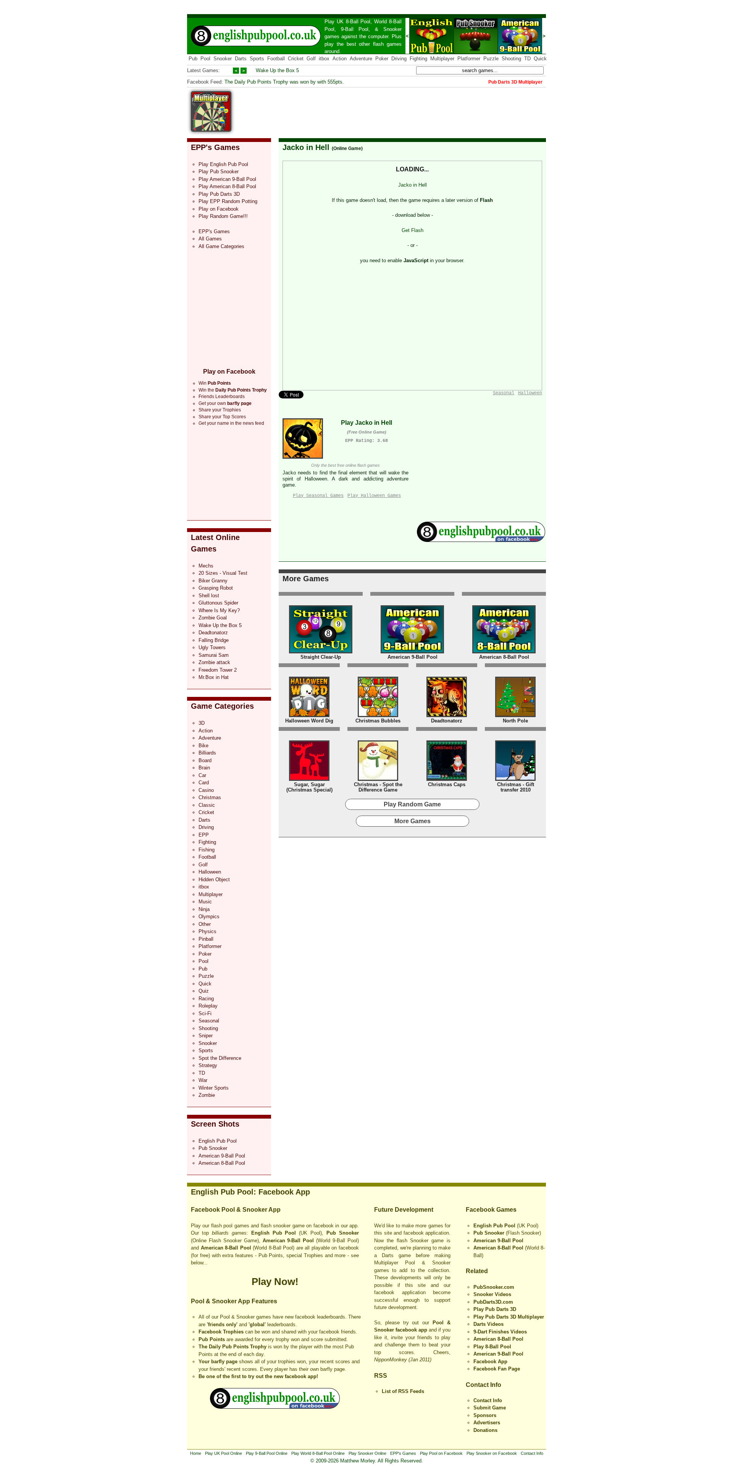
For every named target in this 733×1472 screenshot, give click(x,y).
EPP (204, 835)
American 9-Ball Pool (222, 1156)
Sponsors (484, 1415)
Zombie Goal (213, 618)
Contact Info (483, 1385)
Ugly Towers (212, 647)
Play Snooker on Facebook (492, 1453)
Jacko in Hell (306, 147)
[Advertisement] (407, 108)
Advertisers (486, 1422)
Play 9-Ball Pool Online (266, 1453)
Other (205, 924)
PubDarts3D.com (493, 1302)
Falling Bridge (214, 640)
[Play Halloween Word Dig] (309, 715)
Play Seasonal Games (318, 495)
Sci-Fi (205, 1013)
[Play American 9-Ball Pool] (520, 52)
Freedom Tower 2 (218, 670)
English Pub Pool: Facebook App (250, 1192)
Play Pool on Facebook (441, 1453)
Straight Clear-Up (320, 657)
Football (276, 58)
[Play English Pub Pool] (431, 52)
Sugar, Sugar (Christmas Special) (309, 787)
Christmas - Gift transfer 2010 (515, 787)
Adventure (361, 58)
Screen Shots (215, 1124)
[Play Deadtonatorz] (446, 715)
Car (202, 775)
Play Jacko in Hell (366, 422)
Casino (206, 790)
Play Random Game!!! (223, 216)
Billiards (207, 753)
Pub (193, 58)
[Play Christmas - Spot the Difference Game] (378, 779)
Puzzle (491, 58)
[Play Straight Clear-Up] (320, 652)
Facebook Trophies (221, 1332)
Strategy (208, 1065)
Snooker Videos (492, 1294)
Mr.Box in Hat (214, 677)
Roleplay (208, 1006)
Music (205, 901)
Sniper (206, 1035)
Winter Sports (214, 1088)
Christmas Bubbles (377, 721)
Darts (241, 58)
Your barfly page (218, 1361)
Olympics (209, 916)
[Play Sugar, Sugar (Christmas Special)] (309, 779)
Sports (257, 58)
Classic (207, 805)
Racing (206, 998)
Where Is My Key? (219, 610)
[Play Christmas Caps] (446, 779)
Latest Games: (203, 70)
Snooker (392, 29)
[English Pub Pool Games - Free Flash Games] (275, 1407)
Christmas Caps (446, 784)
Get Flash (412, 230)
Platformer (468, 58)
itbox (324, 58)
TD (527, 58)
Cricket (296, 58)
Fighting (418, 58)
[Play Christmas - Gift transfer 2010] (515, 779)
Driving (399, 58)
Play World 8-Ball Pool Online (318, 1453)
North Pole (515, 721)
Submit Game (489, 1408)
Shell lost (209, 595)
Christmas (210, 797)
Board (205, 760)
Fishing (207, 850)
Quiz (204, 991)
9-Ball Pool (354, 29)
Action (340, 58)
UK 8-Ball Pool (354, 21)
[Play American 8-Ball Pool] (504, 652)
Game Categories (222, 706)
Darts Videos (488, 1324)
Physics (207, 931)
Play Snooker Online (367, 1453)
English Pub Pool (218, 1141)
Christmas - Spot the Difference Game (378, 787)
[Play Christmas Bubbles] (378, 715)
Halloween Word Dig (309, 721)
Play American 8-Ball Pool (227, 186)
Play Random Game (412, 804)
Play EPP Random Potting (228, 201)
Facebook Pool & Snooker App (236, 1209)
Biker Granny (213, 581)
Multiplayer (442, 58)
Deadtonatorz (213, 632)
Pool (205, 58)
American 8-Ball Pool (222, 1163)
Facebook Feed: (205, 82)
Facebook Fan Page (496, 1369)
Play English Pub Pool (223, 164)
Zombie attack (214, 662)
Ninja (204, 909)
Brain (204, 768)
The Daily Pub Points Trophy (232, 1346)
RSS (380, 1375)
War (203, 1080)
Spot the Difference (220, 1058)
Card (204, 782)
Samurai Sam (214, 655)
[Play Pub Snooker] (476, 52)
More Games (306, 578)
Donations (485, 1430)
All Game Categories (221, 246)
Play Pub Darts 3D (219, 194)
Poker (381, 58)
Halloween (210, 872)
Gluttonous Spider (218, 603)
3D (202, 723)
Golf (311, 58)
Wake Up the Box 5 (277, 70)
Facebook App (490, 1361)
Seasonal (209, 1021)
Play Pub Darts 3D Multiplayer (508, 1317)
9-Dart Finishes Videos (500, 1332)
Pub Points (212, 1339)
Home (195, 1453)
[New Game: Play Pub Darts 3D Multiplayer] (211, 130)
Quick (540, 58)
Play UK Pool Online (223, 1453)
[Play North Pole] (515, 715)
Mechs (206, 566)
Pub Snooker (213, 1148)
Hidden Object (214, 879)
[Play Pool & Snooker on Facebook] (481, 540)
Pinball (206, 939)
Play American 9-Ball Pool (227, 179)
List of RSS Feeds (403, 1391)
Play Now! (275, 1281)
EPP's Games (215, 147)
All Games (210, 239)
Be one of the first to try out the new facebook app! (258, 1376)
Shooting (511, 58)
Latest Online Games (215, 543)
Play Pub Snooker (219, 171)
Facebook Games (491, 1209)
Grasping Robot (216, 588)
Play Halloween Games (374, 495)
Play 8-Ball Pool (492, 1346)
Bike (203, 745)
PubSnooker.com (493, 1287)
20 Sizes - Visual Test (223, 573)
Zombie (207, 1095)
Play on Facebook (219, 209)
